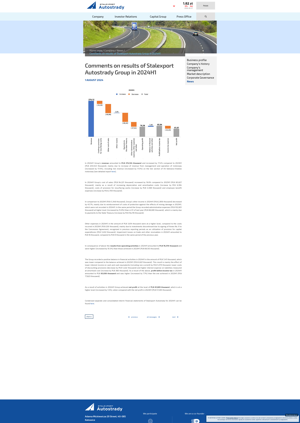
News (120, 50)
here (113, 171)
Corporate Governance (200, 77)
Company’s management (195, 69)
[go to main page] (128, 5)
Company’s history (198, 63)
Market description (198, 73)
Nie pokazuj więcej (291, 415)
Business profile (197, 60)
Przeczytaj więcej (232, 418)
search (205, 16)
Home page (96, 50)
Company (109, 50)
